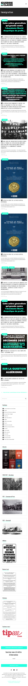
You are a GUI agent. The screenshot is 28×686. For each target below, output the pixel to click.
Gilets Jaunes (7, 432)
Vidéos (5, 419)
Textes (4, 88)
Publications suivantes (8, 392)
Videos (4, 53)
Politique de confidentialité (14, 682)
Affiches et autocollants (9, 426)
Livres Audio (6, 430)
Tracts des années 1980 (9, 439)
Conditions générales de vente (14, 681)
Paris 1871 (6, 434)
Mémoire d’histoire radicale (10, 412)
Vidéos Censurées (8, 421)
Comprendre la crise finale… (10, 408)
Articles (5, 159)
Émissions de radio (8, 424)
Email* (14, 658)
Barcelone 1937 (7, 437)
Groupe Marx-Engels (8, 414)
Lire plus (3, 49)
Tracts (4, 20)
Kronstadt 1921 (7, 435)
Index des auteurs (8, 417)
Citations (6, 415)
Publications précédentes (20, 392)
